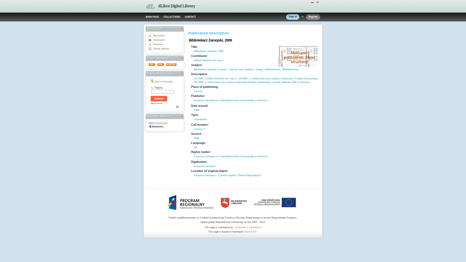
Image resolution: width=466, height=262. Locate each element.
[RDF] (152, 64)
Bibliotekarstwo (291, 69)
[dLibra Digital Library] (150, 6)
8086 (196, 138)
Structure (158, 44)
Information (159, 40)
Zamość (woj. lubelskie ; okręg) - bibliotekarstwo (255, 69)
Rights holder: (201, 152)
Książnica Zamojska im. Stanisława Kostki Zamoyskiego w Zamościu (231, 100)
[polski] (312, 2)
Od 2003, (243, 78)
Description (159, 35)
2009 (196, 110)
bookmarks (162, 123)
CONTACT (190, 16)
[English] (317, 2)
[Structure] (151, 44)
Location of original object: (209, 170)
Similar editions (161, 48)
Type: (195, 114)
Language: (198, 142)
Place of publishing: (205, 86)
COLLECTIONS (171, 16)
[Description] (151, 35)
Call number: (200, 124)
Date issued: (199, 105)
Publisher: (198, 96)
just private (158, 103)
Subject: (197, 65)
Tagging (158, 87)
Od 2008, (199, 78)
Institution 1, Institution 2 (248, 227)
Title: (194, 46)
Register (313, 16)
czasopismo (200, 119)
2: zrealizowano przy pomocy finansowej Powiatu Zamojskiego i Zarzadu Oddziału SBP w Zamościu (257, 82)
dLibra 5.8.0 (250, 231)
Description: (199, 74)
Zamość (198, 91)
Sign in (293, 16)
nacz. (232, 78)
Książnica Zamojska (205, 166)
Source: (196, 133)
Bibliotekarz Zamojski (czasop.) (210, 69)
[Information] (151, 40)
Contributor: (199, 55)
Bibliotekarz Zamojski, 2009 (208, 51)
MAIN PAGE (152, 16)
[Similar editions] (151, 48)
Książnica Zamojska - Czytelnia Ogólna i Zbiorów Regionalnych (227, 175)
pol (195, 147)
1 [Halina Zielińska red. (216, 78)
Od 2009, (199, 82)
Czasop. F (199, 129)
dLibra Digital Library (176, 5)
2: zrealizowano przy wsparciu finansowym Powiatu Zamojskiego (282, 78)
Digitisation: (199, 161)
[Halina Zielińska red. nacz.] (209, 60)
